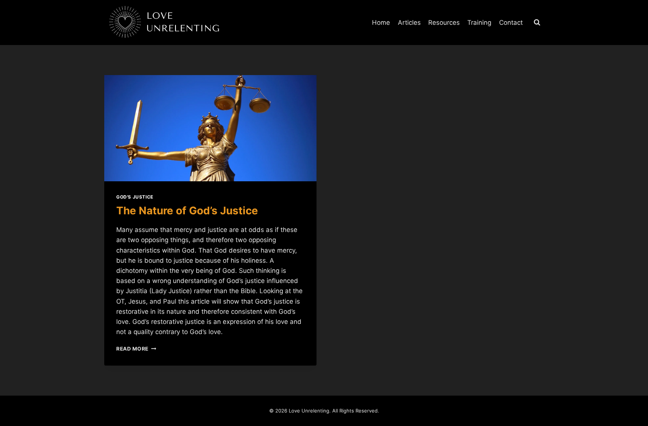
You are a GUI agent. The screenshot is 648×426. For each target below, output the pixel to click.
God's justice (134, 197)
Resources (444, 22)
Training (479, 22)
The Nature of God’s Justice (187, 210)
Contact (511, 22)
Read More (136, 349)
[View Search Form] (537, 22)
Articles (409, 22)
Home (381, 22)
